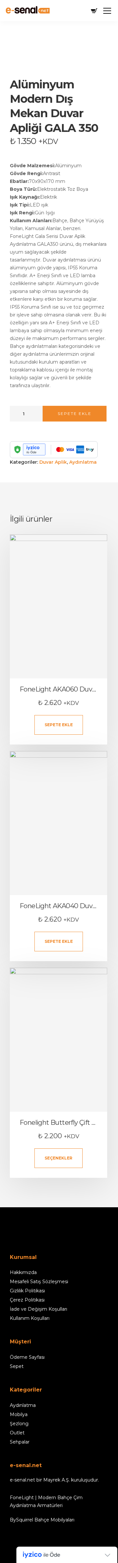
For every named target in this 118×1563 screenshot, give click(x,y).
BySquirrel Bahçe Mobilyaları (42, 1520)
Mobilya (19, 1414)
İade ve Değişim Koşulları (38, 1309)
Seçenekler (58, 1158)
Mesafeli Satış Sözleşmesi (39, 1282)
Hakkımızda (23, 1272)
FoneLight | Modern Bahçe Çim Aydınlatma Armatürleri (46, 1501)
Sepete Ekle (74, 413)
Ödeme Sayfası (27, 1357)
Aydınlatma (83, 462)
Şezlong (19, 1424)
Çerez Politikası (27, 1300)
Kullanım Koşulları (29, 1318)
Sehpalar (20, 1442)
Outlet (17, 1433)
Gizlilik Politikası (27, 1291)
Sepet (17, 1366)
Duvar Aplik (53, 462)
